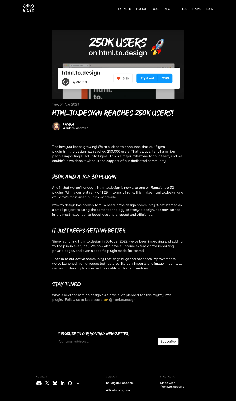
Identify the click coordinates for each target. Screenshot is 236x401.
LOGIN (209, 9)
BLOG (184, 9)
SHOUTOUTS (167, 376)
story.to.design (142, 210)
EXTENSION (124, 9)
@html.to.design (122, 300)
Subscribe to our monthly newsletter (93, 333)
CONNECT (41, 376)
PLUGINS (141, 9)
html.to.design (74, 151)
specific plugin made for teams (118, 251)
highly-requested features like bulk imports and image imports (127, 263)
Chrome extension (136, 246)
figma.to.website (172, 387)
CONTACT (111, 376)
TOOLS (155, 9)
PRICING (196, 9)
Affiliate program (118, 390)
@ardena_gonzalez (75, 128)
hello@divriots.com (120, 383)
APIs (167, 9)
